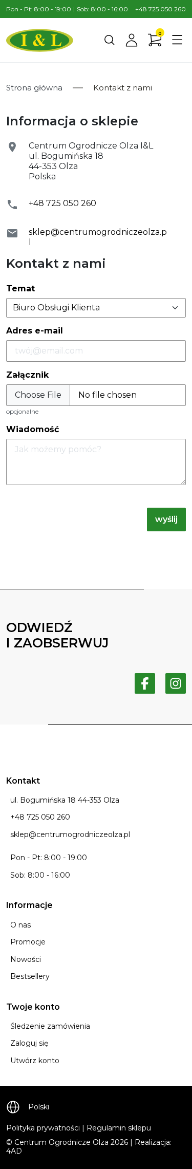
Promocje (28, 942)
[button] (109, 40)
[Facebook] (145, 683)
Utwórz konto (34, 1060)
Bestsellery (30, 976)
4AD (14, 1151)
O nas (20, 925)
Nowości (25, 959)
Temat (20, 288)
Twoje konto (33, 1007)
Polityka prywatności (43, 1128)
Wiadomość (32, 429)
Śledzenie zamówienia (50, 1026)
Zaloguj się (29, 1043)
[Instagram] (175, 683)
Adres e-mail (34, 331)
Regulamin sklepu (119, 1128)
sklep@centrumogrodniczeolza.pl (70, 834)
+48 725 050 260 (160, 9)
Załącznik (27, 375)
